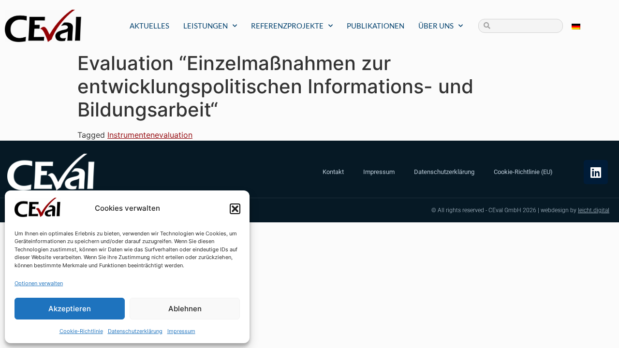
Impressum (181, 331)
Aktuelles (149, 25)
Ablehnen (185, 308)
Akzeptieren (69, 308)
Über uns (436, 25)
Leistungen (205, 25)
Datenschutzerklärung (135, 331)
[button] (235, 209)
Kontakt (333, 171)
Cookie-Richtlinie (81, 331)
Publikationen (375, 25)
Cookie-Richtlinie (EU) (523, 171)
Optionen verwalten (39, 283)
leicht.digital (593, 210)
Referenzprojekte (287, 25)
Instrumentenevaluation (149, 135)
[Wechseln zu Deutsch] (576, 25)
